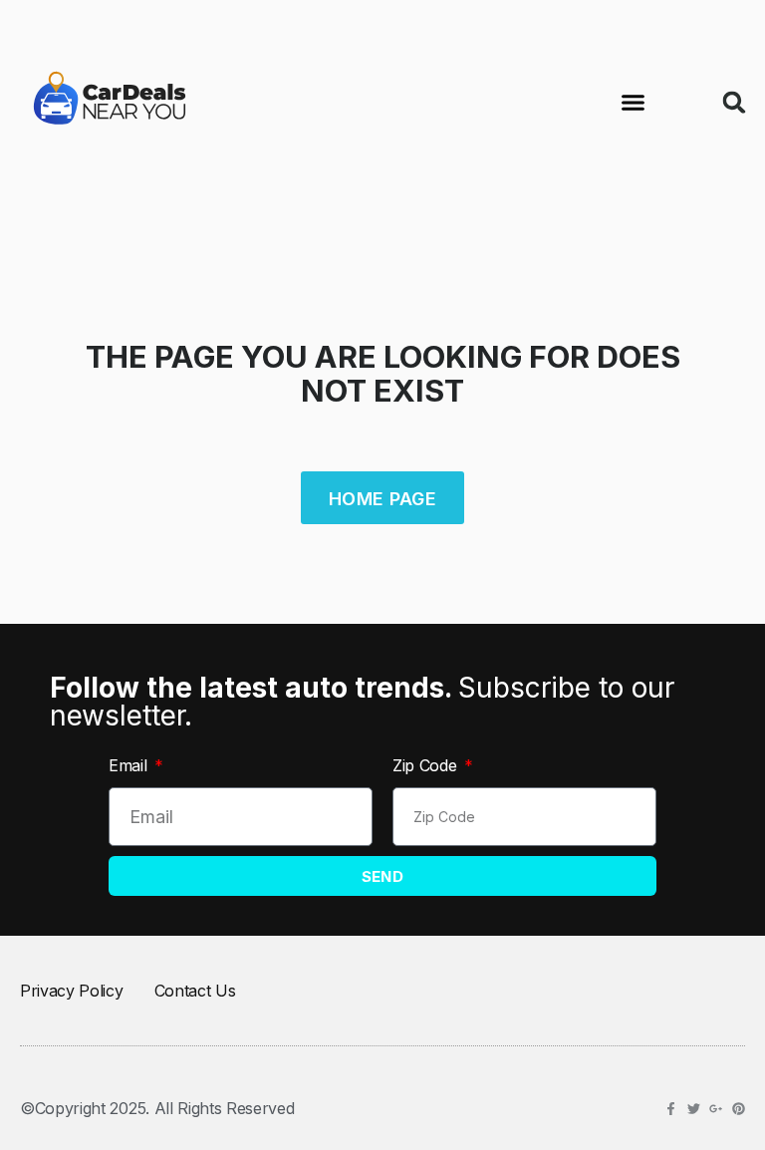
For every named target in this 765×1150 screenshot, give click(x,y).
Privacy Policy (72, 991)
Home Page (382, 498)
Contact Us (195, 991)
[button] (632, 103)
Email (130, 765)
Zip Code (426, 765)
